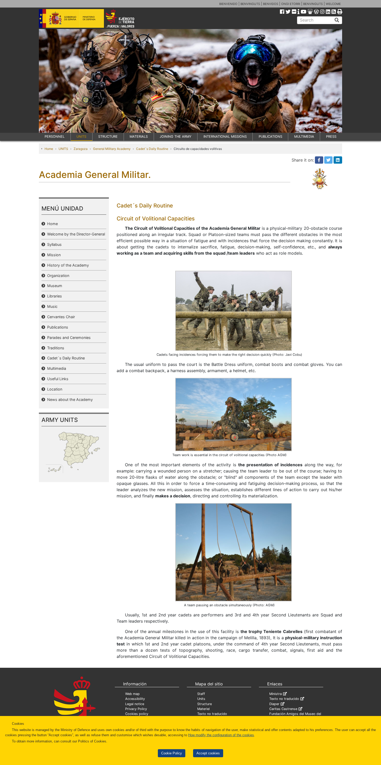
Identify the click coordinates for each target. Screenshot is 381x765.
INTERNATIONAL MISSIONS (225, 136)
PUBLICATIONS (270, 136)
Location (53, 389)
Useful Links (56, 379)
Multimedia (55, 368)
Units (201, 699)
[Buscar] (337, 20)
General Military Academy (112, 149)
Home (49, 149)
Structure (204, 704)
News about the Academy (69, 399)
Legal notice (134, 704)
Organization (57, 275)
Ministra (275, 694)
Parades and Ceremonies (68, 337)
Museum (53, 285)
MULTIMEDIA (304, 136)
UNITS (81, 136)
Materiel (203, 709)
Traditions (54, 348)
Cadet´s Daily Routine (152, 149)
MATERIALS (139, 136)
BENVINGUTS (250, 4)
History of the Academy (67, 265)
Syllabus (53, 244)
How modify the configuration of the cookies (221, 735)
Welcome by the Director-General (75, 234)
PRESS (331, 136)
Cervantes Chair (60, 317)
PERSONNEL (55, 136)
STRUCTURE (108, 136)
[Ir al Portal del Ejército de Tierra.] (126, 17)
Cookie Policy (171, 753)
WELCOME (333, 4)
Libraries (53, 296)
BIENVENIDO (228, 4)
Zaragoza (81, 149)
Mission (53, 255)
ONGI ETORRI (290, 4)
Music (51, 306)
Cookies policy (136, 714)
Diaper (274, 704)
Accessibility (135, 699)
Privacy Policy (136, 709)
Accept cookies (208, 753)
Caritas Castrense (283, 709)
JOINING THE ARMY (176, 136)
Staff (201, 694)
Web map (132, 694)
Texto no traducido (212, 714)
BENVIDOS (270, 4)
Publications (56, 327)
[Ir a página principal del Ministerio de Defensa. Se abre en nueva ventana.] (71, 17)
